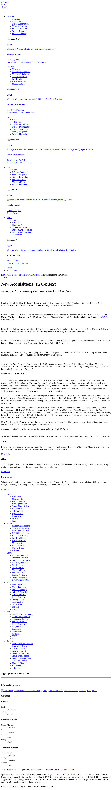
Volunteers (16, 665)
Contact (5, 695)
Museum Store (18, 84)
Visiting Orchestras (20, 504)
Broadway (16, 516)
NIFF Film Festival (20, 124)
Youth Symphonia (20, 562)
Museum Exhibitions (21, 71)
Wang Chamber (19, 501)
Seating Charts (18, 599)
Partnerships (17, 629)
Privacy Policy (52, 769)
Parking (15, 607)
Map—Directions (19, 587)
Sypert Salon (17, 513)
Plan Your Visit (18, 225)
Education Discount (20, 184)
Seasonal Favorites (20, 134)
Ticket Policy (17, 604)
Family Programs (19, 132)
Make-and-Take (19, 182)
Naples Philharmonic (21, 227)
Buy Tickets (17, 21)
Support (9, 44)
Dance (15, 518)
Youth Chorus (18, 567)
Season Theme (18, 31)
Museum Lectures (19, 76)
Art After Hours (19, 81)
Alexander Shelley (20, 619)
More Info (5, 454)
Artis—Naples (17, 261)
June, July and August (26, 60)
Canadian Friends (19, 661)
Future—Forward (19, 621)
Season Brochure (19, 29)
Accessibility (17, 602)
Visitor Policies (18, 545)
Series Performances (21, 127)
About (9, 217)
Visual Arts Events (20, 129)
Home (3, 275)
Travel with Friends (20, 656)
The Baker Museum (21, 111)
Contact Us (17, 235)
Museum (10, 67)
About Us (16, 222)
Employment (17, 626)
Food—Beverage (19, 589)
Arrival (15, 609)
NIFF (14, 636)
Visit (9, 582)
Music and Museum (20, 26)
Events (9, 117)
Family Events (13, 205)
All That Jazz (17, 511)
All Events (16, 122)
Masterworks (17, 499)
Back (4, 277)
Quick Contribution (20, 653)
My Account (12, 270)
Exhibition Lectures (20, 533)
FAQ (14, 639)
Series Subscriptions (20, 24)
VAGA (105, 317)
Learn (9, 167)
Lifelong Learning (20, 172)
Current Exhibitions (16, 104)
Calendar (10, 16)
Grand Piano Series (20, 506)
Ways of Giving (19, 651)
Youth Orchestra (19, 565)
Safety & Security (19, 592)
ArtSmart (16, 550)
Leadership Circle (19, 646)
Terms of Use (68, 769)
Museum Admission (20, 74)
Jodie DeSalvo (18, 508)
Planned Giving (19, 663)
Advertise (16, 668)
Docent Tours (18, 548)
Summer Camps (19, 179)
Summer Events (14, 54)
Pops (14, 521)
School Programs (19, 174)
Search (9, 268)
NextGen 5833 (18, 648)
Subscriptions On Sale (19, 161)
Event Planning (18, 597)
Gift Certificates (19, 594)
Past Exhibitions (19, 79)
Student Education (20, 177)
